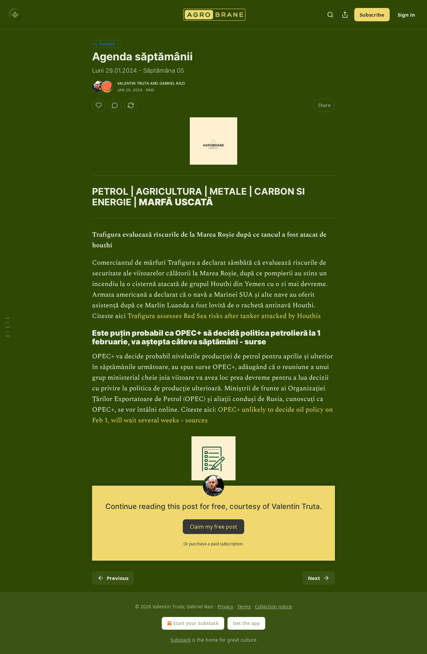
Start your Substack (196, 623)
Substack (180, 640)
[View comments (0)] (114, 105)
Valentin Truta (133, 83)
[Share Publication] (345, 14)
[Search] (330, 14)
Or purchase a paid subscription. (213, 544)
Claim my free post (213, 526)
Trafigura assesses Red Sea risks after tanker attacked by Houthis (224, 316)
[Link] (82, 175)
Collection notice (273, 606)
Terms (244, 606)
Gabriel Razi (172, 83)
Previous (117, 578)
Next (314, 578)
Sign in (406, 14)
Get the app (246, 623)
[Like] (98, 105)
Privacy (225, 606)
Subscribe (372, 14)
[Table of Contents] (7, 327)
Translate (107, 43)
